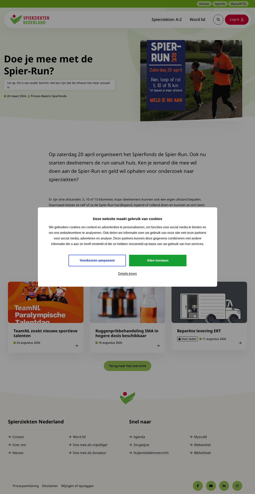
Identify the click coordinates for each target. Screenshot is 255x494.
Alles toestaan (158, 260)
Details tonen (127, 273)
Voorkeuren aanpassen (97, 260)
